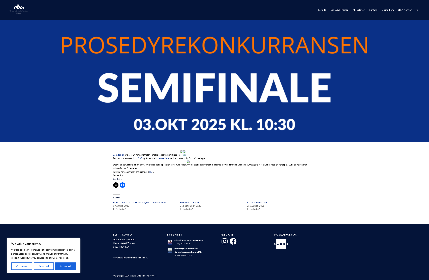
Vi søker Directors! (257, 202)
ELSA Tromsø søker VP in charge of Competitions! (139, 202)
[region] (43, 255)
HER (151, 172)
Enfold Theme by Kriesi (147, 276)
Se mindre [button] (118, 175)
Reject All (44, 266)
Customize (21, 266)
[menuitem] (322, 10)
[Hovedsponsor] (281, 244)
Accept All (65, 266)
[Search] (417, 10)
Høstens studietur (190, 202)
